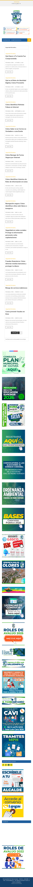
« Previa (14, 332)
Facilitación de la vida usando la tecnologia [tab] (15, 339)
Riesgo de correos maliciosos (16, 288)
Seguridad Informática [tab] (10, 47)
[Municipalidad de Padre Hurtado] (16, 17)
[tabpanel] (16, 193)
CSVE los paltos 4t (16, 3)
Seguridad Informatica (11, 53)
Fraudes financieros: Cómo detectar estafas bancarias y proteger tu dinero (15, 263)
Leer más (9, 72)
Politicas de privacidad (16, 883)
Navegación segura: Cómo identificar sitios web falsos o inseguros (16, 206)
